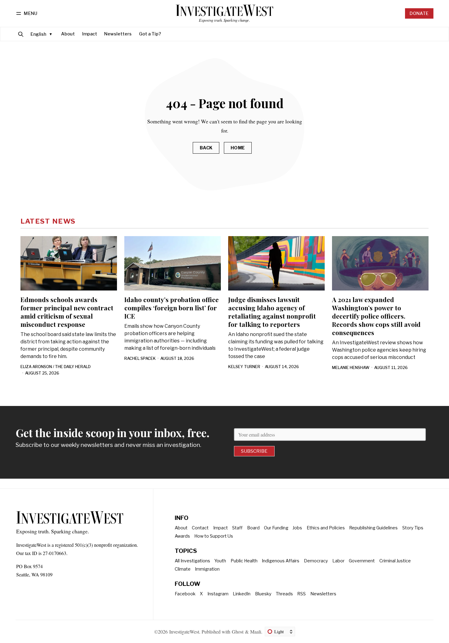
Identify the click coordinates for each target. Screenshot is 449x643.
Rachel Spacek (140, 358)
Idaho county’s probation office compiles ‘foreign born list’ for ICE (171, 307)
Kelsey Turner (244, 366)
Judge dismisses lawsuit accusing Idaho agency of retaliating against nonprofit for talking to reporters (272, 311)
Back (206, 148)
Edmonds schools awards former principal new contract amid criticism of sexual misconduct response (66, 311)
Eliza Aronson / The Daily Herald (55, 366)
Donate (419, 13)
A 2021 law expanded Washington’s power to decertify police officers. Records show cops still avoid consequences (376, 316)
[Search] (21, 34)
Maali (255, 631)
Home (238, 148)
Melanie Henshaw (351, 367)
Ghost (237, 631)
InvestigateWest (184, 631)
